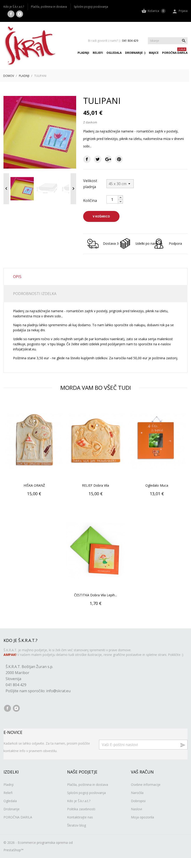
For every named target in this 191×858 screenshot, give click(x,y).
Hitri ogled (34, 504)
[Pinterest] (119, 159)
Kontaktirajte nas (80, 817)
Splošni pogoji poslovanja (91, 7)
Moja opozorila (142, 817)
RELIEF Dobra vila (95, 485)
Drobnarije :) (135, 53)
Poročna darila (175, 53)
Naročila (137, 792)
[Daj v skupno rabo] (87, 159)
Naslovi (136, 809)
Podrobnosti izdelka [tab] (34, 293)
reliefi (98, 53)
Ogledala (114, 53)
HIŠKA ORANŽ (34, 485)
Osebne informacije (145, 784)
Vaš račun (142, 772)
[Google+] (108, 159)
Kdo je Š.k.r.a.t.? (13, 7)
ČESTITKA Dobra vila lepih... (95, 595)
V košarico (101, 216)
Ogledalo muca (156, 485)
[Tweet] (97, 159)
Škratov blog (76, 825)
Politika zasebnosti (81, 809)
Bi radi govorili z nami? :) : (113, 41)
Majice (154, 53)
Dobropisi (138, 801)
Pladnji (83, 53)
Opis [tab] (17, 276)
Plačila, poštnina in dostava (49, 7)
